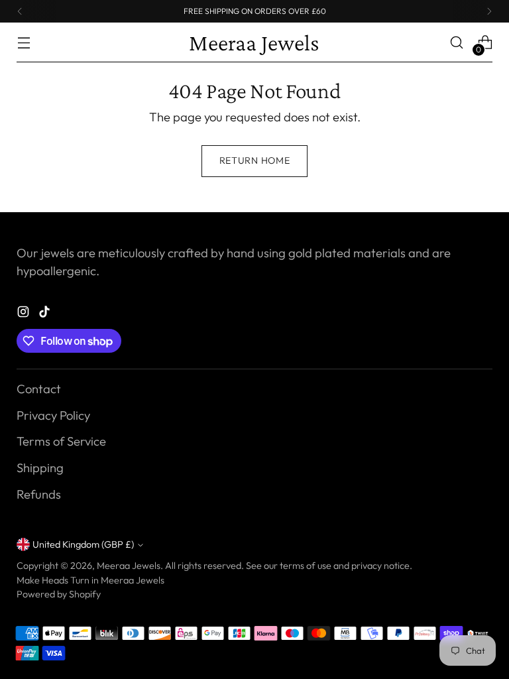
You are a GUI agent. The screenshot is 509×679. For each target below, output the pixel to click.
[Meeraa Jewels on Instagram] (24, 314)
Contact (39, 389)
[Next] (489, 11)
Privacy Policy (53, 415)
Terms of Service (61, 441)
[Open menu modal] (23, 42)
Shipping (40, 467)
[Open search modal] (457, 42)
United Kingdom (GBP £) (83, 544)
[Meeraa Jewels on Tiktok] (46, 314)
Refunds (39, 494)
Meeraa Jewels (128, 566)
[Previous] (19, 11)
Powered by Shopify (59, 594)
